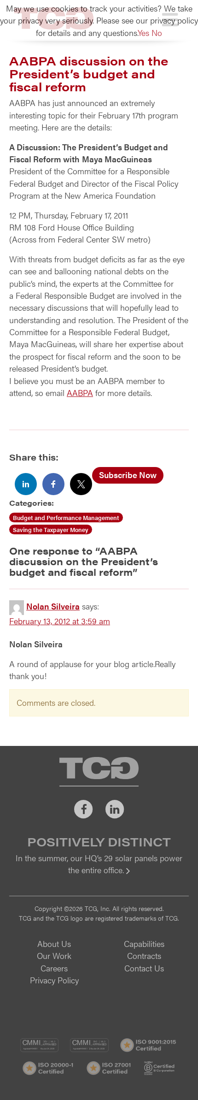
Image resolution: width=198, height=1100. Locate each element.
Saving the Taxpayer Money (50, 529)
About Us (54, 943)
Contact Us (144, 968)
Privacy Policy (54, 980)
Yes (143, 32)
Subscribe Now (128, 474)
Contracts (144, 955)
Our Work (54, 955)
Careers (54, 968)
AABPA (80, 392)
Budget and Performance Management (66, 517)
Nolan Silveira (53, 606)
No (156, 32)
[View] (99, 876)
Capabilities (144, 943)
